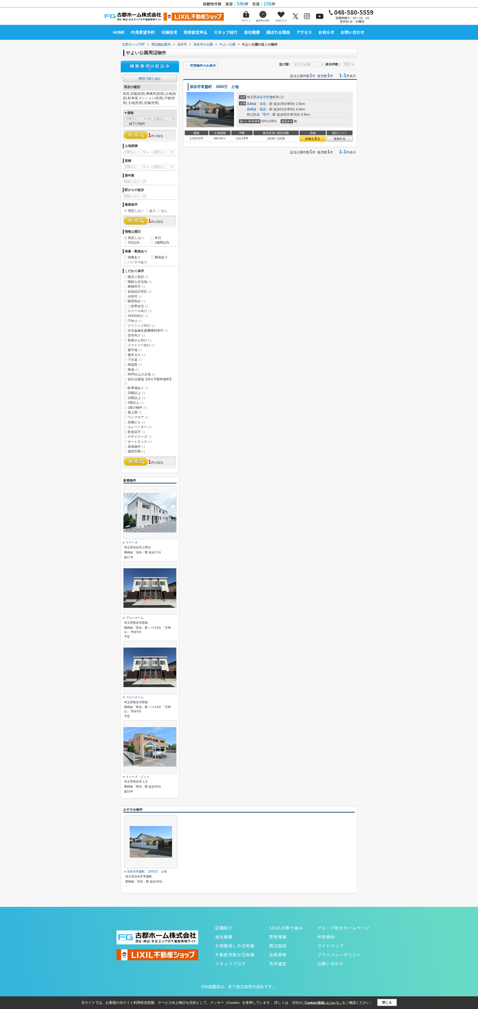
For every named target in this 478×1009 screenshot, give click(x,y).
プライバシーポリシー (339, 955)
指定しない (136, 211)
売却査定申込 (195, 32)
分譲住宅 (169, 32)
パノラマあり (137, 262)
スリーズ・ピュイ (138, 777)
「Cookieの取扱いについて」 (322, 1003)
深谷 (263, 104)
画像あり (134, 257)
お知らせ (326, 32)
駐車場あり (138, 388)
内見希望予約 (143, 32)
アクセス (304, 32)
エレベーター (139, 427)
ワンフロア (138, 417)
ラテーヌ (132, 542)
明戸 (266, 114)
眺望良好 (136, 301)
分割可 (135, 296)
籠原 (263, 109)
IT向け (134, 321)
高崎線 (251, 104)
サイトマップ (330, 946)
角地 (133, 369)
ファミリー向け (141, 345)
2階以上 (135, 402)
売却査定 (278, 963)
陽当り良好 (138, 277)
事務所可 (136, 286)
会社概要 (252, 32)
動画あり (161, 257)
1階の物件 (137, 407)
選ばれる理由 (278, 32)
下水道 (135, 359)
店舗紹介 (224, 928)
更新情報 (278, 937)
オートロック (139, 441)
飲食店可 (136, 432)
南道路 (135, 364)
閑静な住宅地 (139, 282)
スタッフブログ (230, 963)
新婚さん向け (139, 340)
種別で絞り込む (150, 78)
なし (164, 211)
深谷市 (261, 97)
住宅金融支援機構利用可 (148, 330)
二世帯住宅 (138, 306)
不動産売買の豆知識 (234, 955)
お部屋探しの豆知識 (234, 946)
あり (152, 211)
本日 (158, 238)
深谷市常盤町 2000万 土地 (214, 87)
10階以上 (136, 398)
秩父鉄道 (253, 114)
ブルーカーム (135, 617)
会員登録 (278, 955)
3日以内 (133, 242)
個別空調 (136, 451)
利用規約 (326, 937)
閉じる (387, 1002)
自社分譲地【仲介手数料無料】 (148, 381)
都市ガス (136, 355)
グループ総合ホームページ (343, 928)
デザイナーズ (139, 437)
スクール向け (139, 311)
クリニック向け (141, 325)
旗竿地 (135, 350)
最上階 (135, 412)
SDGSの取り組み (286, 928)
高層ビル (136, 422)
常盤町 (271, 97)
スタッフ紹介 (226, 32)
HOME (119, 32)
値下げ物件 (137, 124)
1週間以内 (162, 242)
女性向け (136, 335)
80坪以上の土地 (141, 374)
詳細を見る (312, 138)
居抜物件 (136, 446)
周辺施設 (278, 946)
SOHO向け (138, 316)
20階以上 (136, 393)
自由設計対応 (139, 291)
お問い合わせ (352, 32)
